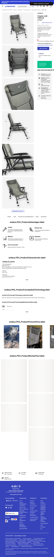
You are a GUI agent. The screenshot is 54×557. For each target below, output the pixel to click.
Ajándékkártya (22, 517)
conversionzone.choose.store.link (45, 45)
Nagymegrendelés (23, 528)
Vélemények (43, 216)
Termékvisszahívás (34, 517)
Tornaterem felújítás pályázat (43, 513)
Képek (37, 216)
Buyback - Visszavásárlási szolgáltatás (22, 504)
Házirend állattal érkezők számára (37, 543)
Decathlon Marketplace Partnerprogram (22, 525)
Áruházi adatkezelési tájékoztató (11, 539)
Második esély (22, 507)
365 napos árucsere (32, 508)
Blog (41, 528)
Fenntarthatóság (44, 523)
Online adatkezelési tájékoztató (39, 538)
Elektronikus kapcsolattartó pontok (25, 545)
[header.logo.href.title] (10, 6)
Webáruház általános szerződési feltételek (13, 538)
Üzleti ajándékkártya (22, 520)
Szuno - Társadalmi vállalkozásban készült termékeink (43, 519)
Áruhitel (21, 522)
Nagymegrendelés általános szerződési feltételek (36, 541)
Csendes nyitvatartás (43, 503)
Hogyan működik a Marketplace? (34, 520)
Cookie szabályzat (36, 542)
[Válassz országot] (11, 513)
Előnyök (9, 216)
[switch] (51, 48)
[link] (16, 494)
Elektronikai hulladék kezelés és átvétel (23, 512)
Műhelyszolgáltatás (23, 509)
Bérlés (20, 500)
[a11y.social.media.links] (6, 508)
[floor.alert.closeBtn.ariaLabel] (51, 4)
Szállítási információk (32, 503)
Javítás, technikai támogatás (33, 511)
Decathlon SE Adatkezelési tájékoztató (24, 542)
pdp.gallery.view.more (17, 211)
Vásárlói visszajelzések (27, 538)
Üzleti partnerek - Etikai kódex (10, 543)
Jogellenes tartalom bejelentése (11, 545)
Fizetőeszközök (33, 505)
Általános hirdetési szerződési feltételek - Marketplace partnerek (30, 539)
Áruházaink (42, 527)
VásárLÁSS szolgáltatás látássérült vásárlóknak (43, 507)
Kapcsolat (32, 500)
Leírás (14, 216)
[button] (27, 222)
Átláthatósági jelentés (15, 546)
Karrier (41, 525)
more (27, 279)
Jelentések (7, 546)
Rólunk (41, 500)
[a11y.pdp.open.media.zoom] (18, 28)
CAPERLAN (40, 13)
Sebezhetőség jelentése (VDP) (38, 545)
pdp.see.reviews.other (47, 22)
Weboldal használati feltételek (23, 543)
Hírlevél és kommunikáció (33, 515)
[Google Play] (15, 501)
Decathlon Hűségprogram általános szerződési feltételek (15, 541)
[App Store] (9, 501)
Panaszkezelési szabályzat (10, 542)
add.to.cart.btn (43, 48)
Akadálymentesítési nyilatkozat (27, 546)
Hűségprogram (22, 515)
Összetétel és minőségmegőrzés (26, 216)
